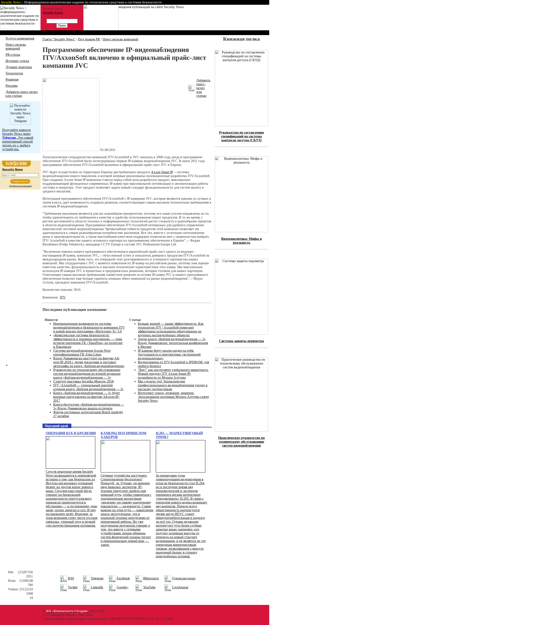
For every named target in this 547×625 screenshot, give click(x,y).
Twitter (73, 587)
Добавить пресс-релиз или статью (22, 94)
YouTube (149, 587)
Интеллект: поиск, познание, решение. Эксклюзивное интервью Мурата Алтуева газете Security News (173, 396)
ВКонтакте (151, 578)
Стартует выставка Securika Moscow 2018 (83, 381)
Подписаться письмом (20, 186)
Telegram (97, 578)
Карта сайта (256, 2)
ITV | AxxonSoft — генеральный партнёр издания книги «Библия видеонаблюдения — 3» (88, 387)
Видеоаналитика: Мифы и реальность (241, 240)
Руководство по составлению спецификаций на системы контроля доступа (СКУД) (241, 136)
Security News (12, 169)
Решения (12, 79)
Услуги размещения (20, 38)
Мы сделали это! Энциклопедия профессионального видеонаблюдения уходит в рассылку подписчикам (172, 385)
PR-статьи (13, 54)
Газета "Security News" (59, 39)
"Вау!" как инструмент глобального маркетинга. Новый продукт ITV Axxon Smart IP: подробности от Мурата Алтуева (173, 373)
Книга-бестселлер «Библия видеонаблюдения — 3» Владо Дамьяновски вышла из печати (88, 406)
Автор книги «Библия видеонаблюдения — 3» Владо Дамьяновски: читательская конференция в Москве (173, 343)
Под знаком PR (89, 39)
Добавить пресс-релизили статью (203, 88)
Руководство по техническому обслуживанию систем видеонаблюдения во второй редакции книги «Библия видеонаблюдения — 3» (87, 373)
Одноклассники (184, 578)
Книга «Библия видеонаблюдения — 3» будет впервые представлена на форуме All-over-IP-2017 (86, 396)
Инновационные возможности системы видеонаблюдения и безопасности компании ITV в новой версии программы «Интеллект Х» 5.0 (89, 327)
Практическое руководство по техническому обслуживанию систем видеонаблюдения (241, 441)
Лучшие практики (19, 67)
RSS (71, 578)
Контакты (233, 2)
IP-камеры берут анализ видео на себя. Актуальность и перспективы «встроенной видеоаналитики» (169, 354)
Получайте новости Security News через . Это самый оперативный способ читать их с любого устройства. (17, 139)
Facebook (123, 578)
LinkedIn (97, 587)
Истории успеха (17, 61)
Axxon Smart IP (162, 172)
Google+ (123, 587)
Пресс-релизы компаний (16, 46)
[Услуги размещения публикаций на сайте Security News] (101, 29)
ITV (63, 297)
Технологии (14, 73)
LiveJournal (180, 587)
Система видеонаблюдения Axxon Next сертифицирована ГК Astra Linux (81, 352)
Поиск (214, 2)
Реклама (12, 85)
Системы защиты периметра (241, 341)
